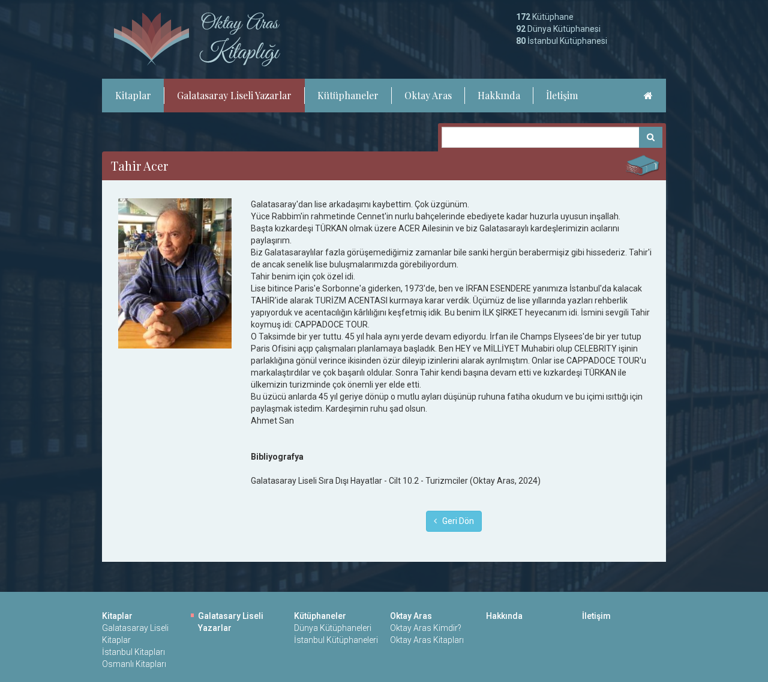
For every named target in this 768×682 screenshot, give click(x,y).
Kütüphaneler (348, 95)
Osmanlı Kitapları (134, 664)
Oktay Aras (428, 95)
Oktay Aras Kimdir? (425, 628)
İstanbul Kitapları (133, 652)
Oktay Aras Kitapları (427, 640)
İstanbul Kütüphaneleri (336, 640)
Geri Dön (455, 521)
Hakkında (499, 95)
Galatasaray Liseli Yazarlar (234, 95)
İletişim (562, 95)
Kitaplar (133, 95)
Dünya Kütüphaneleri (332, 628)
